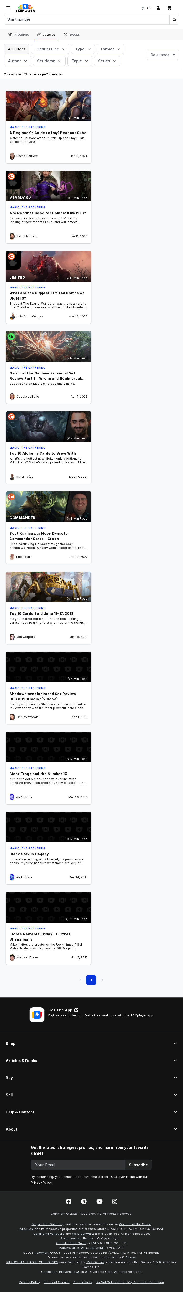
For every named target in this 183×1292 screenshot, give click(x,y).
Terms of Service (57, 1282)
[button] (174, 19)
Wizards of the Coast (135, 1224)
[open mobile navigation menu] (8, 8)
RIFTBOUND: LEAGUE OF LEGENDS (32, 1262)
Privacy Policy (41, 1182)
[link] (25, 8)
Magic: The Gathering (48, 1224)
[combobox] (163, 55)
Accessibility (82, 1282)
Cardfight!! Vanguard (48, 1233)
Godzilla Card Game (71, 1243)
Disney (131, 1257)
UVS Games (95, 1262)
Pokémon (41, 1252)
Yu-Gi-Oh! (26, 1229)
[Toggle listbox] (174, 55)
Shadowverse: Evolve (77, 1238)
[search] (87, 19)
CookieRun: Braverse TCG (61, 1271)
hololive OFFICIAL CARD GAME (82, 1248)
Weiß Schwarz (83, 1233)
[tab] (18, 34)
